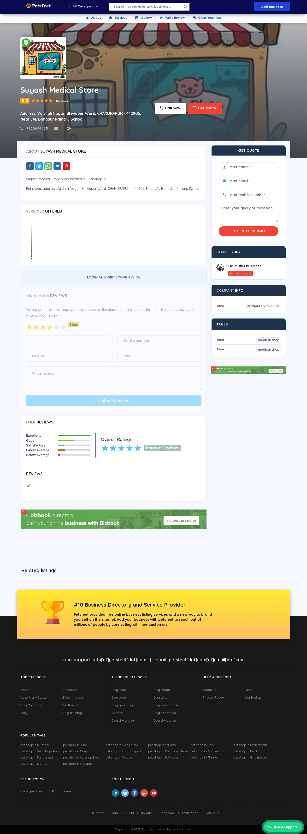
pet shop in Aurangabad (81, 757)
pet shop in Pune (75, 745)
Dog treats (162, 690)
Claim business (207, 18)
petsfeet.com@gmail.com (50, 791)
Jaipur (210, 813)
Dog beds (119, 697)
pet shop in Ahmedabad (209, 751)
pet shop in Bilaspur (77, 764)
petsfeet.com (181, 829)
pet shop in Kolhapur (163, 757)
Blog (23, 713)
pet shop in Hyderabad (250, 745)
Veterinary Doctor (34, 697)
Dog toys (160, 697)
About (93, 18)
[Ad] (114, 519)
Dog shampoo (165, 713)
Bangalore (167, 813)
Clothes (118, 713)
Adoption (69, 690)
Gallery (143, 18)
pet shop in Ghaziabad (250, 757)
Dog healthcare (166, 705)
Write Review (172, 18)
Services (117, 18)
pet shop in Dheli (202, 745)
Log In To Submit (249, 231)
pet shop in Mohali (33, 764)
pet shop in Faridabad (36, 757)
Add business (272, 7)
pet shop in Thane (204, 757)
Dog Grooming (31, 705)
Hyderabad (190, 813)
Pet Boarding (72, 705)
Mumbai (98, 813)
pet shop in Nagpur (119, 757)
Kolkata (146, 813)
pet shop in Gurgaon (78, 751)
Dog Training (72, 713)
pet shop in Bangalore (122, 745)
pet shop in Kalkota (162, 745)
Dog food (119, 690)
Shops (25, 690)
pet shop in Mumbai (34, 745)
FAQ (248, 690)
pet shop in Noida (246, 751)
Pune (115, 813)
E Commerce (72, 697)
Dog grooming (123, 705)
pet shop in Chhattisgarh (124, 751)
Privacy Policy (213, 697)
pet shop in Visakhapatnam (40, 751)
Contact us (253, 697)
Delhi (130, 813)
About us (209, 690)
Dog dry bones (165, 720)
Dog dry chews (123, 720)
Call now (172, 108)
